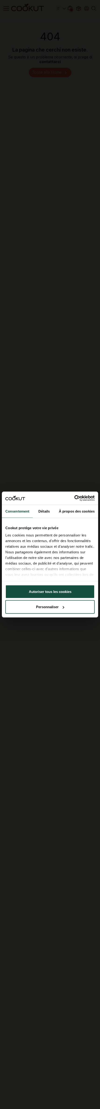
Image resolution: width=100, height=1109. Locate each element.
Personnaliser (47, 607)
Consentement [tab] (17, 511)
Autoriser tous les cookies (50, 591)
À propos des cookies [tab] (77, 511)
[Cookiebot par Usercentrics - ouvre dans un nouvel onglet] (74, 498)
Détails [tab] (44, 511)
